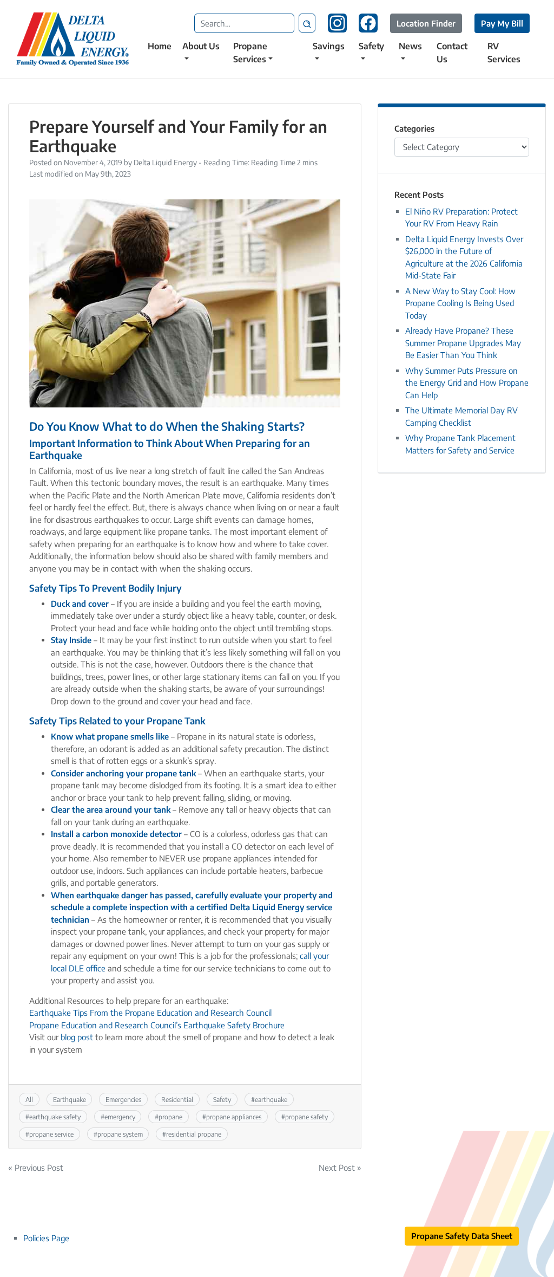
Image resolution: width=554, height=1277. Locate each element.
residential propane (193, 1134)
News (410, 46)
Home (160, 46)
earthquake (271, 1099)
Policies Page (46, 1238)
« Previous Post (35, 1167)
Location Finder (426, 23)
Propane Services (250, 52)
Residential (177, 1099)
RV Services (503, 52)
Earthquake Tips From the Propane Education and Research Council (150, 1012)
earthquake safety (55, 1116)
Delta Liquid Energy (165, 162)
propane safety (306, 1116)
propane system (120, 1134)
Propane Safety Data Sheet (461, 1236)
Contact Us (452, 52)
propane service (51, 1134)
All (29, 1099)
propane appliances (233, 1116)
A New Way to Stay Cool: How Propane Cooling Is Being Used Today (460, 303)
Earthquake (69, 1099)
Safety (371, 46)
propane (170, 1116)
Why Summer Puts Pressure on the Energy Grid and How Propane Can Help (467, 383)
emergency (119, 1116)
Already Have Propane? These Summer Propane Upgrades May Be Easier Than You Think (463, 343)
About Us (201, 46)
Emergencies (123, 1099)
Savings (329, 46)
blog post (77, 1037)
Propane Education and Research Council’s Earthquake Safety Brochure (157, 1025)
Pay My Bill (502, 23)
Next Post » (340, 1167)
